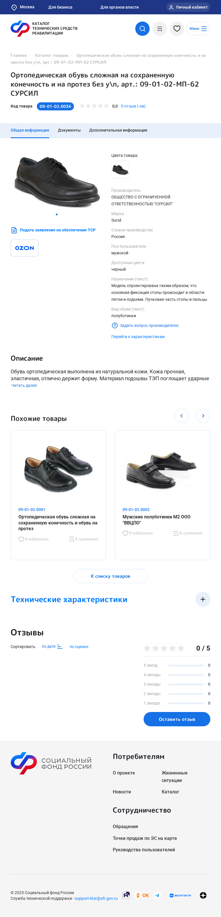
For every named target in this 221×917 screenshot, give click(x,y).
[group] (57, 181)
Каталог (170, 792)
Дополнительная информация (118, 130)
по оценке (79, 646)
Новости (122, 792)
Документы (69, 130)
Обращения (125, 826)
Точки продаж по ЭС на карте (145, 838)
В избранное (36, 539)
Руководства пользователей (144, 849)
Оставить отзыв (177, 719)
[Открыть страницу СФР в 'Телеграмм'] (157, 895)
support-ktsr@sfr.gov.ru (96, 898)
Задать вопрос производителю (149, 325)
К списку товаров (110, 576)
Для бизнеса (60, 7)
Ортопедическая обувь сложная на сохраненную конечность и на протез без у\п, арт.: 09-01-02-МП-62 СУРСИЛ (105, 84)
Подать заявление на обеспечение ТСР (58, 230)
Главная (19, 55)
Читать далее (24, 385)
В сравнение (86, 539)
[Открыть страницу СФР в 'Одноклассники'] (142, 895)
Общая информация (30, 130)
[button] (57, 214)
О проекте (124, 773)
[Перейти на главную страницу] (44, 29)
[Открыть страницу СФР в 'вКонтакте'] (180, 895)
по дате (49, 646)
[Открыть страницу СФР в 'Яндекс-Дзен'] (203, 895)
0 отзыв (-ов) (133, 106)
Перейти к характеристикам (138, 336)
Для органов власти (119, 7)
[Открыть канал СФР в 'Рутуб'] (126, 895)
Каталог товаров (51, 55)
